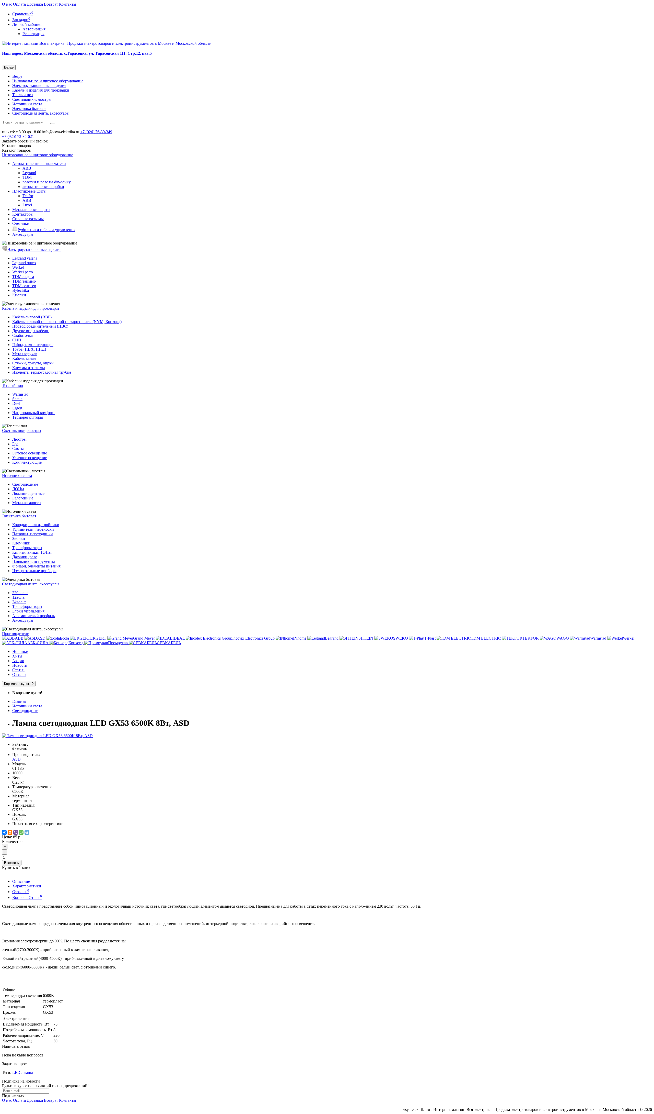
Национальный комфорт (33, 412)
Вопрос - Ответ (27, 897)
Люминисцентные (28, 493)
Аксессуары (22, 234)
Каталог (16, 150)
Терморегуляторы (27, 417)
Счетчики (20, 223)
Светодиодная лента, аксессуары (40, 113)
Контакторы (22, 214)
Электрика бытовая (29, 108)
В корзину (11, 863)
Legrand (29, 173)
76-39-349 (96, 132)
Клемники (21, 543)
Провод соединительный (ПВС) (40, 326)
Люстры (19, 439)
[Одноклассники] (10, 832)
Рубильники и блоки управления (46, 230)
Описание (21, 881)
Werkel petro (22, 272)
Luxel (27, 205)
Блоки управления (28, 611)
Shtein (17, 399)
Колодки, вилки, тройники (35, 524)
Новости (19, 665)
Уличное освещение (29, 457)
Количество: (13, 841)
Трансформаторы (27, 547)
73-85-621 (18, 136)
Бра (15, 444)
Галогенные (22, 498)
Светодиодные (25, 484)
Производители (15, 633)
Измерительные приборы (34, 571)
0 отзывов (19, 749)
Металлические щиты (31, 209)
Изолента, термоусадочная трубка (41, 372)
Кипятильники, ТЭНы (32, 552)
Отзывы (19, 674)
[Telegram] (27, 832)
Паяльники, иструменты (33, 561)
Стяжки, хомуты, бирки (33, 363)
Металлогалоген (26, 502)
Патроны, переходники (32, 534)
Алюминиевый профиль (33, 616)
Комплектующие (27, 462)
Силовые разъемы (28, 219)
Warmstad (20, 394)
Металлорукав (24, 354)
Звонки (18, 538)
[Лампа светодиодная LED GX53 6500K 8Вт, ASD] (47, 735)
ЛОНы (18, 489)
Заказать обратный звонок (25, 141)
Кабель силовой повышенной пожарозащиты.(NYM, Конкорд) (67, 321)
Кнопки (19, 295)
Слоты (18, 448)
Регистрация (33, 33)
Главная (19, 701)
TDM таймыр (24, 281)
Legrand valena (24, 258)
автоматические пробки (43, 186)
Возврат (51, 4)
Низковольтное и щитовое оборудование (47, 81)
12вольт (19, 597)
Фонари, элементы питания (36, 566)
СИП (16, 340)
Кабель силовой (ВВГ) (32, 317)
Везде (17, 76)
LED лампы (22, 1072)
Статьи (18, 670)
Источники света (27, 104)
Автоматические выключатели (39, 163)
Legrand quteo (24, 263)
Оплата (19, 4)
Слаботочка (22, 335)
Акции (18, 661)
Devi (16, 403)
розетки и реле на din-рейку (46, 182)
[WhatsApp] (21, 832)
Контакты (67, 4)
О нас (7, 4)
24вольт (19, 602)
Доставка (35, 4)
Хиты (17, 656)
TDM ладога (23, 276)
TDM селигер (24, 286)
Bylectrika (20, 290)
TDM (27, 177)
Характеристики (26, 886)
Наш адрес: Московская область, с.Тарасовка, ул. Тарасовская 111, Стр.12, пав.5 (77, 53)
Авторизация (33, 29)
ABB (26, 168)
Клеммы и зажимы (28, 367)
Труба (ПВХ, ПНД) (29, 349)
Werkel (18, 267)
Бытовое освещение (29, 453)
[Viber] (15, 832)
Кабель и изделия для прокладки (40, 90)
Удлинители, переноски (33, 529)
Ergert (17, 408)
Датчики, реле (24, 557)
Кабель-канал (24, 358)
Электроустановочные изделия (39, 85)
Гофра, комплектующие (32, 344)
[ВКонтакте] (4, 832)
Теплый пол (22, 95)
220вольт (20, 593)
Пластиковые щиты (29, 191)
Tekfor (27, 196)
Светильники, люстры (31, 99)
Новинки (20, 651)
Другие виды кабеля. (30, 331)
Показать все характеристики (38, 823)
